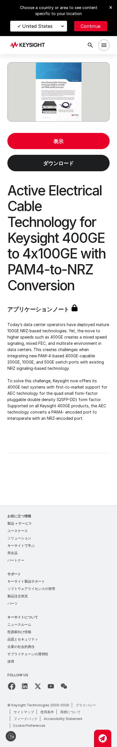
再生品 (12, 553)
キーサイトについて (22, 617)
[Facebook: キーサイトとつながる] (11, 686)
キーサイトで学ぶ (21, 545)
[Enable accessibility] (11, 736)
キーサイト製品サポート (26, 581)
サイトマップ (24, 712)
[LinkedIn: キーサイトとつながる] (24, 686)
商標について (70, 712)
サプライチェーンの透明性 (27, 654)
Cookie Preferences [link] (29, 725)
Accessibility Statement (63, 719)
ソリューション (19, 538)
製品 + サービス (19, 523)
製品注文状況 (17, 596)
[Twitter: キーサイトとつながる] (38, 686)
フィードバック (25, 719)
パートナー (15, 560)
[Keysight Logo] (29, 45)
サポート (14, 574)
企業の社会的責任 (21, 646)
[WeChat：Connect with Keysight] (64, 686)
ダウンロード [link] (58, 163)
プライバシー (86, 705)
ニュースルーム (19, 624)
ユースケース (17, 531)
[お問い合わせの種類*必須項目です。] (102, 738)
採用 (10, 661)
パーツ (12, 603)
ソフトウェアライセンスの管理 (31, 589)
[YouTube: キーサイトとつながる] (51, 686)
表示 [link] (58, 141)
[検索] (90, 45)
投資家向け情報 (19, 632)
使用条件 (47, 712)
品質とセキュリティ (22, 639)
